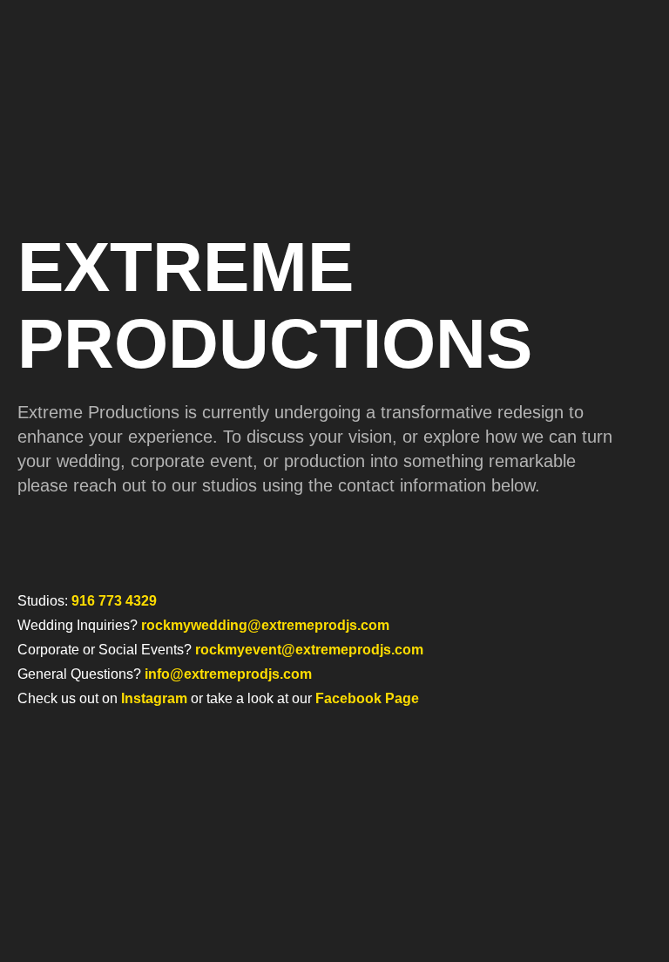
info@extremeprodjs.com (228, 674)
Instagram (154, 698)
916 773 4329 (114, 600)
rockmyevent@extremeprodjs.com (309, 649)
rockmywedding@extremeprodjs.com (265, 625)
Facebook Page (367, 698)
